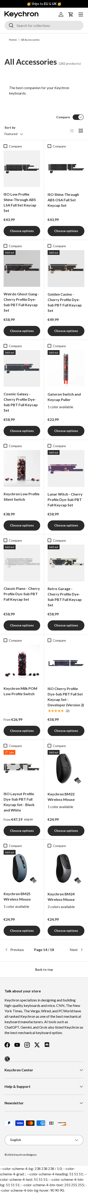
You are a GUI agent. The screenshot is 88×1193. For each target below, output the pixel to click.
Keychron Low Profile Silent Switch (21, 496)
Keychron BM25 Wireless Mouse (17, 896)
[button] (71, 14)
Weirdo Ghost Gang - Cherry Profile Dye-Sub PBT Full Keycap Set (21, 302)
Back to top (44, 969)
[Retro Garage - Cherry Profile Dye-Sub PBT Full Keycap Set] (66, 563)
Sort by (10, 127)
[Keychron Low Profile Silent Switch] (22, 468)
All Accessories (30, 39)
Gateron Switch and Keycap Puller (64, 397)
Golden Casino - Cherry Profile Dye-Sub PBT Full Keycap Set (65, 302)
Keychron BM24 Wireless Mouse (61, 896)
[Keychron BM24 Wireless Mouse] (66, 868)
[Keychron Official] (7, 1059)
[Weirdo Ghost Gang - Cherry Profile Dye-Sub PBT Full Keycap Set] (22, 268)
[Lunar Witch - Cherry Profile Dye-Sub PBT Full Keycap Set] (66, 468)
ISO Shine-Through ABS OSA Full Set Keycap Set (63, 199)
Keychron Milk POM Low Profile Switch (20, 691)
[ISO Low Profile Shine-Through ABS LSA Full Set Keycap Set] (22, 168)
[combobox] (44, 25)
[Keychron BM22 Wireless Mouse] (66, 768)
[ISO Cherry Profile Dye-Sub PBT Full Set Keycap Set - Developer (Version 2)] (66, 663)
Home (13, 39)
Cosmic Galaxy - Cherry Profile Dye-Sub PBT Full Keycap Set (21, 402)
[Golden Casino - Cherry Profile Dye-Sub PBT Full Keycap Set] (66, 268)
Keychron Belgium (25, 1154)
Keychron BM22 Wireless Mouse (61, 797)
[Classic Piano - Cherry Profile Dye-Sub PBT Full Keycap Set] (22, 563)
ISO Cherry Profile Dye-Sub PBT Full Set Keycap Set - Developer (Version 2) (66, 696)
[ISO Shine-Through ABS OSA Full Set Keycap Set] (66, 168)
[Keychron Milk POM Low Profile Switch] (22, 663)
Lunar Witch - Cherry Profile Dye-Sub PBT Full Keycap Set (65, 499)
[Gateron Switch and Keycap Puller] (66, 368)
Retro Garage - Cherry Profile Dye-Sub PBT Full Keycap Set (65, 596)
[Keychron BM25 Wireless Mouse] (22, 868)
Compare (63, 117)
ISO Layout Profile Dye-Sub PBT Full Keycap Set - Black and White (19, 802)
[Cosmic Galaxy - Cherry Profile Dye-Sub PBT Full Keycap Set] (22, 368)
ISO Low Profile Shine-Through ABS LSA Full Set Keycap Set (20, 202)
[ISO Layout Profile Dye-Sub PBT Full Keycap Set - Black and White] (22, 768)
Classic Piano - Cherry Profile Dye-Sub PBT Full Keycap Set (22, 593)
